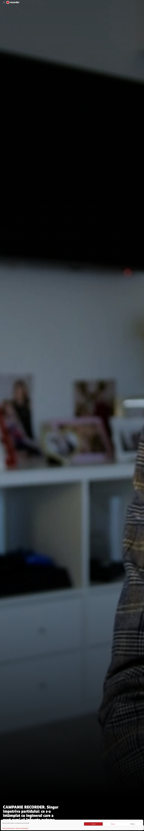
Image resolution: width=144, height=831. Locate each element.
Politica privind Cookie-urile (8, 828)
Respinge (113, 824)
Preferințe (132, 824)
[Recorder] (12, 2)
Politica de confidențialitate (22, 828)
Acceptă (93, 824)
